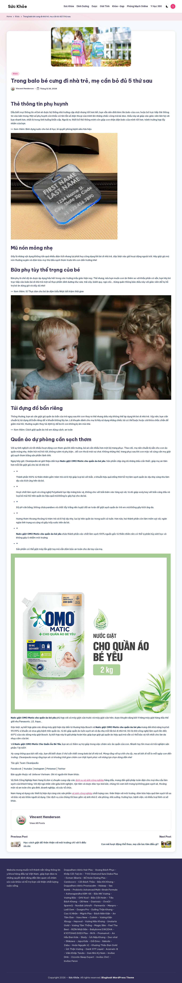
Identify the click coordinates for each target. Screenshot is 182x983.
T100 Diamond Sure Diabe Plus (101, 873)
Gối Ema (95, 941)
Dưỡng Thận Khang (101, 909)
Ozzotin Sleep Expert (82, 957)
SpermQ (68, 905)
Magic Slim (100, 925)
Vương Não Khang (95, 921)
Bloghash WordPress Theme (117, 977)
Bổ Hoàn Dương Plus (95, 877)
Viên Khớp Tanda (75, 953)
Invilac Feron (71, 961)
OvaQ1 (107, 901)
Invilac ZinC (102, 957)
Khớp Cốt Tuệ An (73, 873)
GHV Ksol (83, 897)
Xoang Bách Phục (104, 869)
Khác (15, 74)
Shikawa (70, 941)
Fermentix (99, 905)
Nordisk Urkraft (83, 905)
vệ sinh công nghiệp (82, 793)
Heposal (78, 921)
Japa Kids (82, 941)
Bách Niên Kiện (102, 913)
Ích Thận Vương (74, 949)
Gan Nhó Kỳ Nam (96, 953)
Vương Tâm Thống (82, 925)
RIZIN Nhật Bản (79, 929)
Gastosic (96, 901)
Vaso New (81, 917)
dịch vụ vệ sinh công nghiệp (90, 780)
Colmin (93, 917)
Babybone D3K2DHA (101, 929)
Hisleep (102, 885)
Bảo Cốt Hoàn (98, 897)
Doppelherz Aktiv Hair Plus (78, 869)
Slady (84, 937)
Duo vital (112, 937)
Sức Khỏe (17, 6)
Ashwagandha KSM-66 (78, 893)
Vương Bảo (70, 897)
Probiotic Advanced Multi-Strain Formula (95, 889)
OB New (84, 901)
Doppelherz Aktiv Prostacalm (80, 885)
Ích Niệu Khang (97, 937)
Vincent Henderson (45, 817)
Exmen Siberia (73, 877)
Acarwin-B (112, 949)
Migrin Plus (86, 913)
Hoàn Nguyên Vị (80, 945)
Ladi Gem (69, 909)
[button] (37, 823)
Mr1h (92, 933)
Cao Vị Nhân (71, 913)
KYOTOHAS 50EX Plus (76, 933)
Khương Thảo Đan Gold (104, 945)
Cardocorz (70, 881)
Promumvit (103, 933)
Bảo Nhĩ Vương (102, 893)
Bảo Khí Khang (105, 881)
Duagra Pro (83, 909)
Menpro (112, 905)
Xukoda (106, 941)
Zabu (67, 945)
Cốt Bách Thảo (86, 881)
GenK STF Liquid (94, 949)
